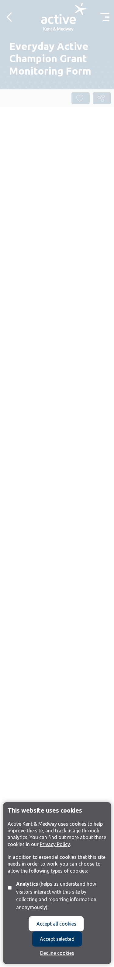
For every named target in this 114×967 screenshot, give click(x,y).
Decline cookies (57, 953)
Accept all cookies (56, 923)
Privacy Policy (55, 844)
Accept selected (57, 939)
